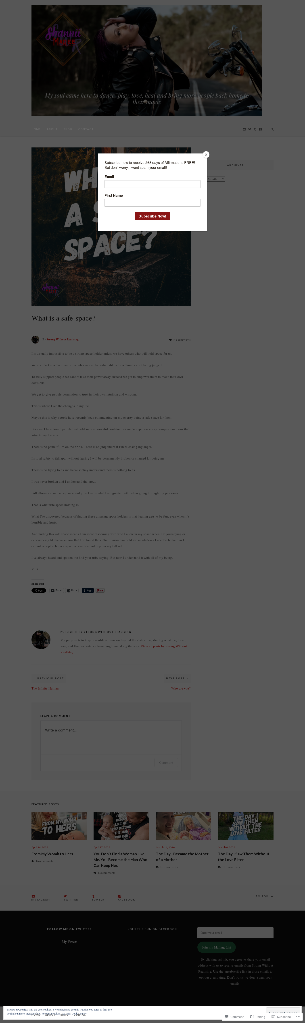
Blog (68, 129)
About (52, 129)
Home (36, 129)
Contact (86, 129)
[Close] (206, 154)
